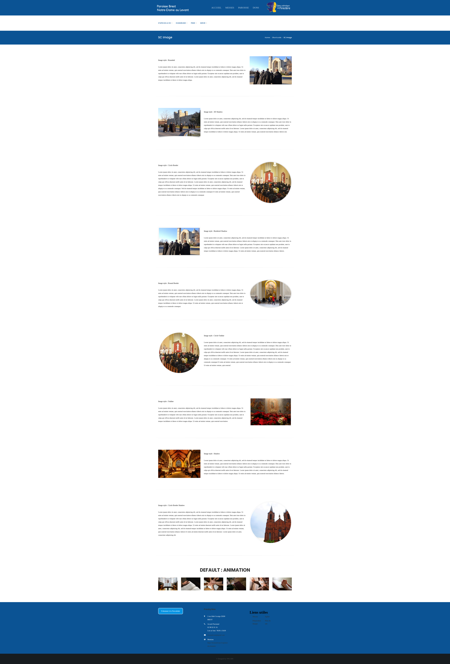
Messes (229, 7)
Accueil (216, 7)
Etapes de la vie (164, 23)
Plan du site (268, 622)
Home (267, 37)
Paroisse (243, 7)
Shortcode (276, 37)
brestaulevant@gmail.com (216, 635)
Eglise (267, 617)
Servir (202, 23)
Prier (193, 23)
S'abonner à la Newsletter (170, 611)
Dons (256, 7)
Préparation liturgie (257, 622)
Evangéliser (181, 23)
